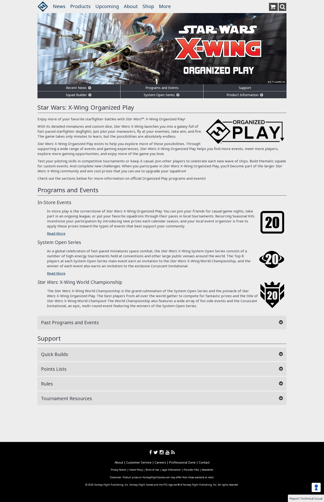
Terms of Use (152, 469)
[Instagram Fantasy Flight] (162, 452)
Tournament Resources (66, 398)
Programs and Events (162, 87)
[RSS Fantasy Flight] (173, 452)
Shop (148, 6)
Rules (47, 383)
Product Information (243, 95)
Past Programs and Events (70, 322)
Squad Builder (77, 95)
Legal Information (171, 469)
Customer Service (139, 462)
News (59, 6)
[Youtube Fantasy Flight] (168, 452)
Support (245, 87)
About (131, 6)
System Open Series (160, 95)
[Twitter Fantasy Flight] (156, 452)
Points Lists (54, 369)
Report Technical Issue (306, 498)
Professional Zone (182, 462)
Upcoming (107, 6)
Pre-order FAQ (191, 469)
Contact (204, 462)
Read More (56, 233)
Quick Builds (54, 354)
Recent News (77, 87)
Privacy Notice (118, 469)
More (165, 6)
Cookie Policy (136, 469)
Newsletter (207, 469)
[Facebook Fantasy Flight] (151, 452)
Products (80, 6)
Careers (160, 462)
